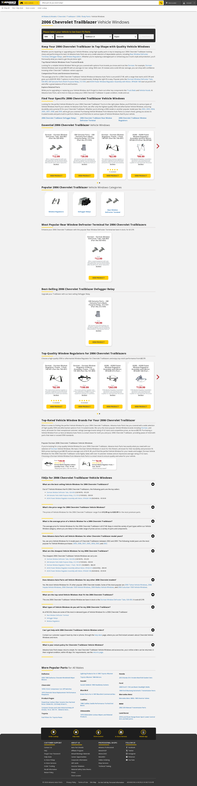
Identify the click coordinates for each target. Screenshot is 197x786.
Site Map (93, 782)
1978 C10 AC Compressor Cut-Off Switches (57, 689)
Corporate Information (79, 760)
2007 (48, 111)
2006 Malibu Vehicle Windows (102, 587)
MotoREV (101, 757)
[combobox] (102, 2)
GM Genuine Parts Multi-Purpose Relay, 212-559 (67, 82)
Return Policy (48, 772)
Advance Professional (106, 747)
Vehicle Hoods (144, 90)
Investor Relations (77, 766)
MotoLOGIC (102, 754)
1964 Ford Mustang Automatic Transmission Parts (137, 691)
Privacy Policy (71, 782)
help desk (98, 635)
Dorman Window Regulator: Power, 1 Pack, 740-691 (103, 465)
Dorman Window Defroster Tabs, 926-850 (61, 492)
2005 (43, 111)
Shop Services (103, 763)
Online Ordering (104, 760)
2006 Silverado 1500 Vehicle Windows (76, 587)
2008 (52, 111)
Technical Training (104, 766)
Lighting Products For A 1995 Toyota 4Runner (96, 674)
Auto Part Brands (77, 747)
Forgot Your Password (52, 754)
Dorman (131, 65)
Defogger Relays (55, 57)
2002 (143, 109)
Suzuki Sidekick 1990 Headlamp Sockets (94, 685)
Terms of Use (83, 782)
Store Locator (76, 776)
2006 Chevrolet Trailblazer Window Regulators (132, 119)
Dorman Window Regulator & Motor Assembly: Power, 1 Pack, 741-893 (65, 465)
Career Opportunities (78, 757)
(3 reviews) (84, 402)
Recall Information (50, 769)
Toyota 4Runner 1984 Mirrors (90, 677)
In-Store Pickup (49, 760)
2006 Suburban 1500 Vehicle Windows (132, 587)
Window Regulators (73, 57)
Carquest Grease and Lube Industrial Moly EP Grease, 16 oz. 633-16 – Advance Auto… (58, 709)
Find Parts (146, 36)
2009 (60, 111)
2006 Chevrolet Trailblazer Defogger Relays (59, 118)
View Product (56, 176)
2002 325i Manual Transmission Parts (132, 708)
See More (56, 164)
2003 (148, 109)
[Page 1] (97, 182)
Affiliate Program (77, 751)
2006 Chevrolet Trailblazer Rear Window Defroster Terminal (96, 119)
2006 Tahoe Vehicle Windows (136, 585)
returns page (98, 652)
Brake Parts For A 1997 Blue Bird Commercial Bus (97, 694)
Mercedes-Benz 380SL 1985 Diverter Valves (134, 698)
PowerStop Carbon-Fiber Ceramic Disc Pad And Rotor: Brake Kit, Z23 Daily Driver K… (58, 703)
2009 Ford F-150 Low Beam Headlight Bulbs (134, 687)
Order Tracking (49, 766)
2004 (152, 109)
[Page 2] (99, 182)
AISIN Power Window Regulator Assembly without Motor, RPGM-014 (70, 568)
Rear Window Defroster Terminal (58, 615)
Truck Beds (131, 90)
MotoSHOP (102, 751)
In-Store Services (50, 763)
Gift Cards (74, 763)
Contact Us (48, 747)
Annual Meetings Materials (80, 754)
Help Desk (48, 757)
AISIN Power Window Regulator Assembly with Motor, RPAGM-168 (115, 82)
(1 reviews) (112, 172)
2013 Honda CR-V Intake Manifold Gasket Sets (135, 678)
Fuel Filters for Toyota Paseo (52, 717)
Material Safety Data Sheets (81, 769)
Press (73, 772)
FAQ (45, 751)
